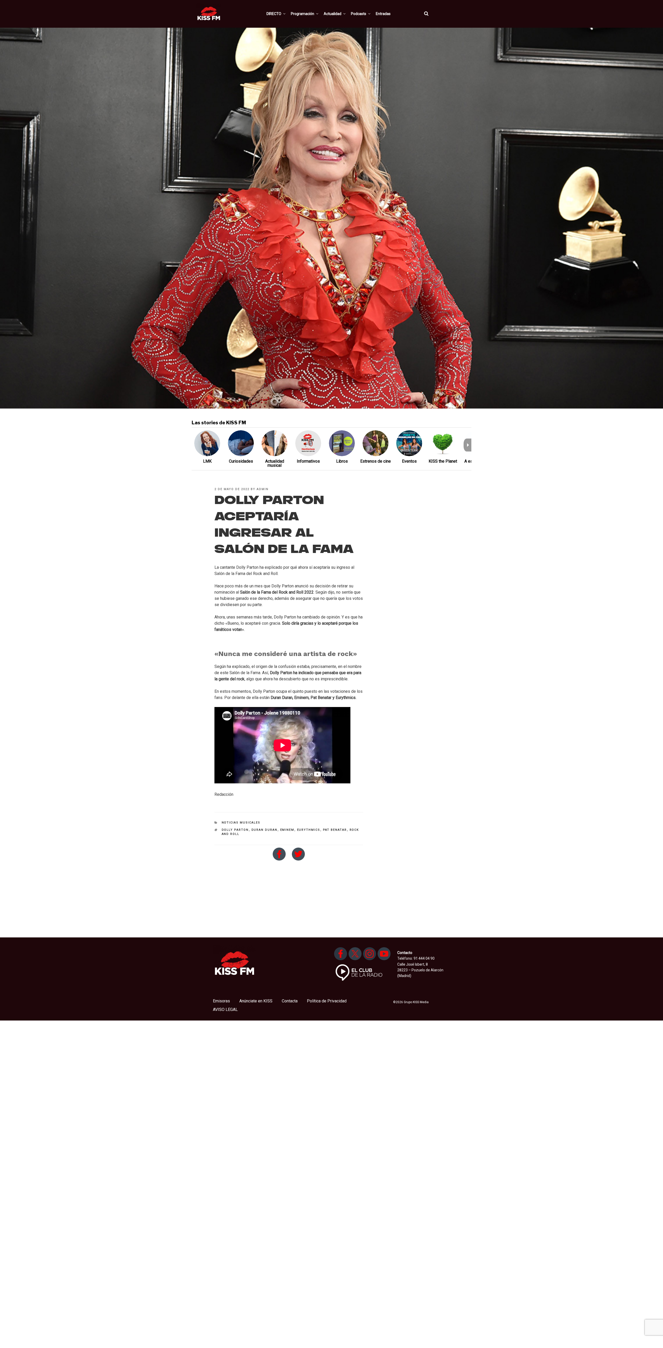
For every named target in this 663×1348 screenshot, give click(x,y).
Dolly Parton (235, 830)
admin (263, 489)
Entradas (383, 14)
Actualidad (332, 14)
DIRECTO (273, 14)
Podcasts (358, 14)
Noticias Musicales (241, 822)
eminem (287, 830)
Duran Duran (264, 830)
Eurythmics (308, 830)
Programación (302, 14)
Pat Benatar (335, 830)
